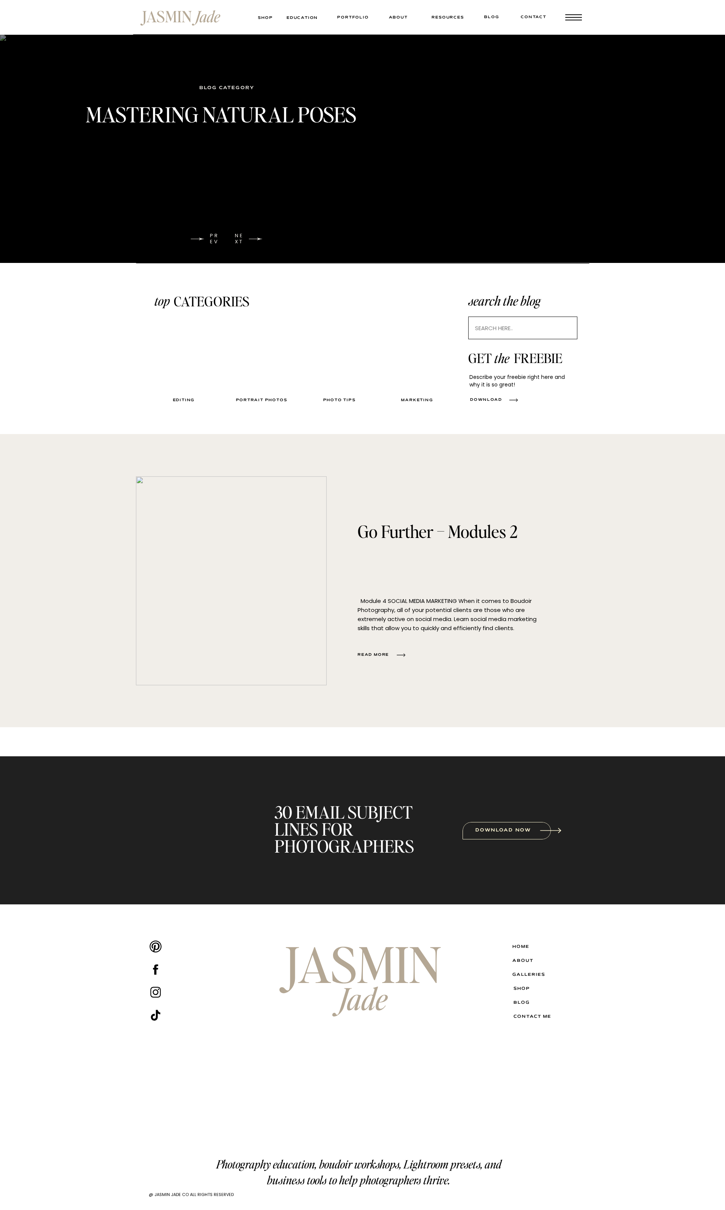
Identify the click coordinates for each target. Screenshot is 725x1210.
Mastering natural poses (221, 114)
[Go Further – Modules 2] (231, 580)
